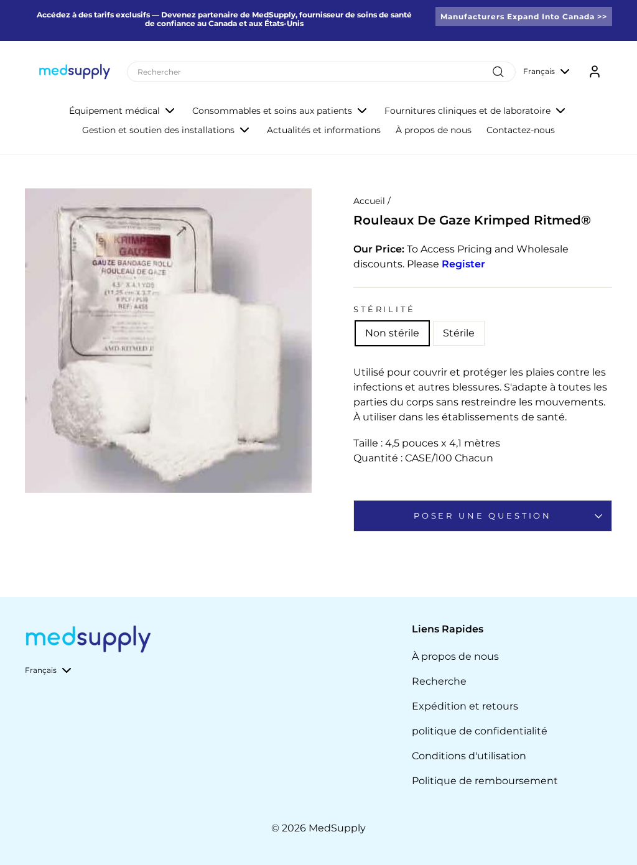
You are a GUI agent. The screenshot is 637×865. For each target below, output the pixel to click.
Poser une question (483, 515)
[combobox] (321, 72)
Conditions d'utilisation (469, 756)
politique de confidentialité (479, 731)
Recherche (439, 681)
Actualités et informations (324, 130)
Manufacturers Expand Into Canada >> (523, 16)
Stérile (459, 333)
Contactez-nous (520, 130)
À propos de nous (434, 130)
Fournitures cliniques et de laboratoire (467, 110)
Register (463, 264)
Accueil (369, 201)
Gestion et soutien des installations (158, 130)
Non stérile (392, 333)
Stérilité (384, 309)
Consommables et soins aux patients (272, 110)
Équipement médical (114, 110)
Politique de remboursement (485, 781)
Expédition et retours (465, 706)
